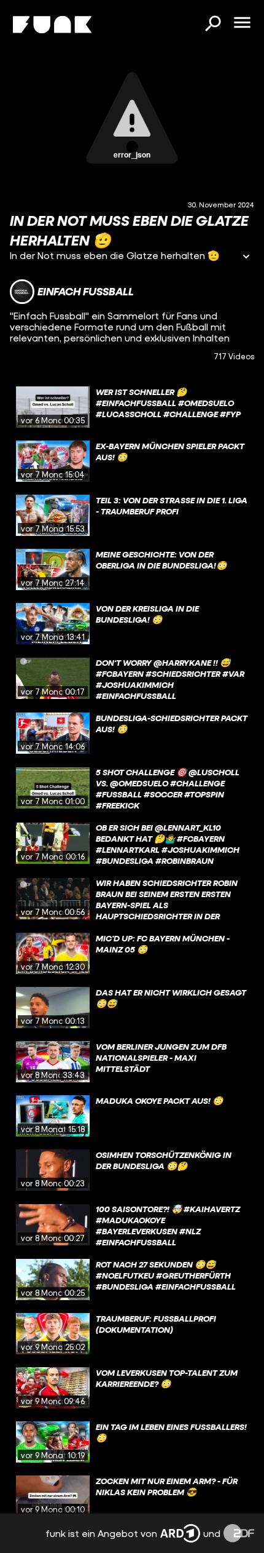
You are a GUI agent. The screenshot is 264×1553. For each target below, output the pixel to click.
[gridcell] (132, 407)
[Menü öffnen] (242, 23)
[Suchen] (212, 24)
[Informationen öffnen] (246, 257)
